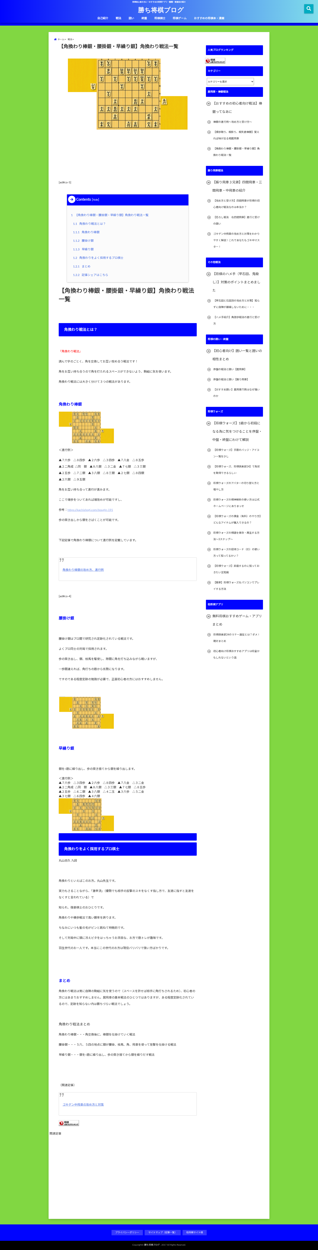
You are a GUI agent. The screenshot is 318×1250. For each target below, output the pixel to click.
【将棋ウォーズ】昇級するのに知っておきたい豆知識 (236, 569)
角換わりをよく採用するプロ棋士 (98, 257)
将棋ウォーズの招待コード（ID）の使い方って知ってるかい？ (236, 552)
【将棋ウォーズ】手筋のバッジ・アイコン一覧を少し (236, 453)
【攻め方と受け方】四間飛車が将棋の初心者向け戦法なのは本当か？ (236, 204)
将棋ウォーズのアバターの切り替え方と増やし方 (236, 486)
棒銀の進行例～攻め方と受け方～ (232, 122)
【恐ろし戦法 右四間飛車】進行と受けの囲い (236, 220)
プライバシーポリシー (127, 1232)
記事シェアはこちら (90, 275)
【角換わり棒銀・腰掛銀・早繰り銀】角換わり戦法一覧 (111, 215)
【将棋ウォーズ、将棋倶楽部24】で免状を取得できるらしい (236, 469)
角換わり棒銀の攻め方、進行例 (83, 569)
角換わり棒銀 (86, 232)
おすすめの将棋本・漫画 (209, 18)
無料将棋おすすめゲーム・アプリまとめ (237, 620)
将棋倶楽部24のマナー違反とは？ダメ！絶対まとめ (236, 637)
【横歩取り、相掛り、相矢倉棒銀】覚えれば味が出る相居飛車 (236, 135)
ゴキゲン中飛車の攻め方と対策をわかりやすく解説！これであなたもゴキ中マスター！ (236, 240)
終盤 (144, 18)
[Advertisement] (127, 157)
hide (95, 199)
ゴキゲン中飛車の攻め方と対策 (83, 1104)
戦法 (118, 18)
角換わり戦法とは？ (89, 223)
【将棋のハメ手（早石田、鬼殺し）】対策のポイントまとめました (236, 282)
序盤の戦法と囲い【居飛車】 (230, 369)
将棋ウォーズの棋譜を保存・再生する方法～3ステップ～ (236, 536)
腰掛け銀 (83, 240)
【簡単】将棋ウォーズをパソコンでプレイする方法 (236, 585)
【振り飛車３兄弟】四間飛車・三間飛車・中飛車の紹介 (237, 186)
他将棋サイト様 (194, 1232)
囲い (131, 18)
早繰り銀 (83, 249)
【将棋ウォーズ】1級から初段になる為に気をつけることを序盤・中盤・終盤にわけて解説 (237, 432)
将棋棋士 (159, 18)
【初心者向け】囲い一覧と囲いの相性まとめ (237, 355)
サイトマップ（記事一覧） (162, 1232)
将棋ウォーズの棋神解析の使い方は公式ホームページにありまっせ (236, 503)
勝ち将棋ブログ (161, 9)
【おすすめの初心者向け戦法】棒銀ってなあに (237, 108)
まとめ (82, 266)
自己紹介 (102, 18)
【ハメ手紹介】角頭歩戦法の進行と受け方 (236, 320)
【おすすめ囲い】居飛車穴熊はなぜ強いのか (236, 392)
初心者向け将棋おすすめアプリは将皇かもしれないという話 (236, 654)
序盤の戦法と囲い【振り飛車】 (231, 379)
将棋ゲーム (180, 18)
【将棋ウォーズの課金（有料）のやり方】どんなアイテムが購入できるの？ (237, 519)
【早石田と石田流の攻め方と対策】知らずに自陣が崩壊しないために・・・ (236, 304)
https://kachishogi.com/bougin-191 (90, 509)
